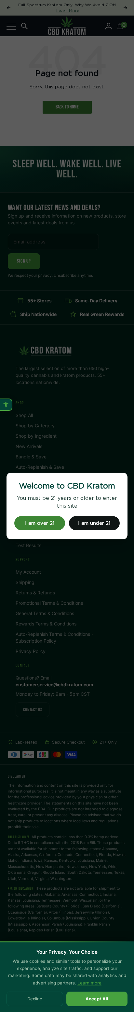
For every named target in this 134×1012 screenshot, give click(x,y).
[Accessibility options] (6, 405)
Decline (34, 998)
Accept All (97, 998)
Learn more (89, 982)
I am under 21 (94, 523)
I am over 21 (40, 523)
